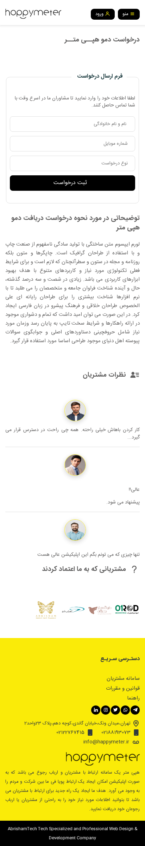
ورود (100, 14)
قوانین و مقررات (123, 688)
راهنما (133, 698)
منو (126, 14)
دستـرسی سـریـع (120, 659)
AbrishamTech (22, 828)
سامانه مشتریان (123, 678)
